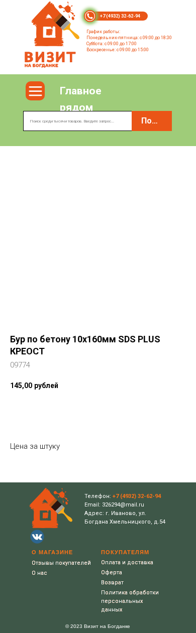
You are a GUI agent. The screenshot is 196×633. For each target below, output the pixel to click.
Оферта (111, 572)
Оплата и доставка (127, 562)
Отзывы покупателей (61, 563)
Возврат (112, 582)
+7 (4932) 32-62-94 (120, 16)
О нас (39, 573)
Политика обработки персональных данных (130, 601)
